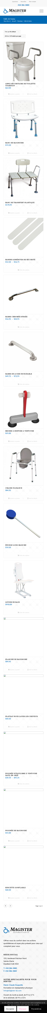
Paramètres (36, 1009)
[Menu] (40, 11)
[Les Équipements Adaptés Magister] (19, 11)
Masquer (23, 1009)
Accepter (10, 1009)
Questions (15, 1)
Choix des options (24, 270)
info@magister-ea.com (12, 991)
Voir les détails (33, 94)
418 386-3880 (11, 968)
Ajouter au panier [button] (15, 94)
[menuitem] (15, 1)
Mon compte (32, 1)
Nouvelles (23, 1)
